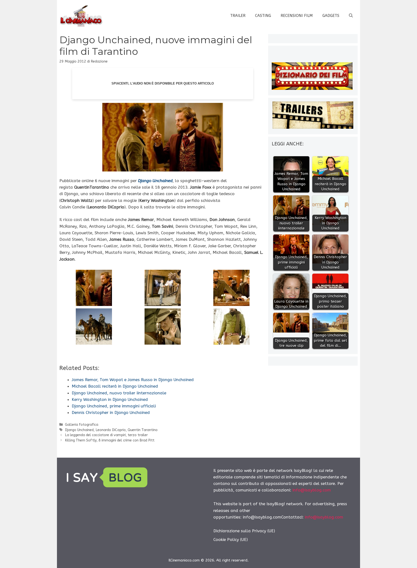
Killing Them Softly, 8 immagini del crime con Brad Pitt (109, 440)
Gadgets (330, 15)
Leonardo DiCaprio (111, 430)
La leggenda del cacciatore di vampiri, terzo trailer (106, 435)
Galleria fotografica (81, 425)
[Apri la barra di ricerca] (351, 16)
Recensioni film (297, 15)
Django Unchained (155, 180)
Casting (263, 15)
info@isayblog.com (311, 490)
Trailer (237, 15)
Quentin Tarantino (143, 430)
